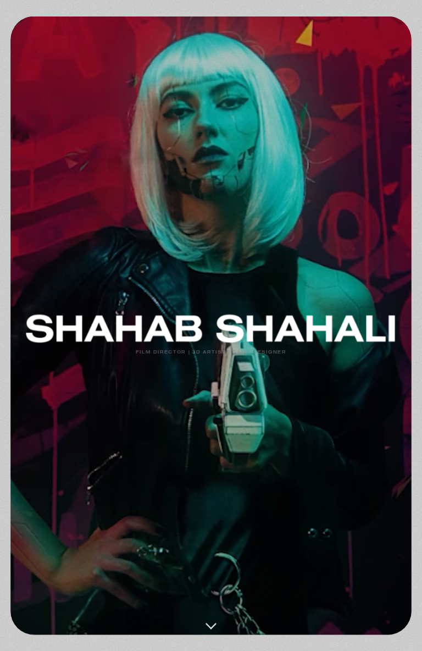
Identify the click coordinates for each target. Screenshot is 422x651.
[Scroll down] (211, 620)
